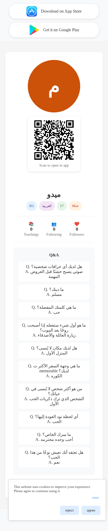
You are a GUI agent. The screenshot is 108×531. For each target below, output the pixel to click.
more (95, 497)
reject (69, 510)
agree (91, 510)
